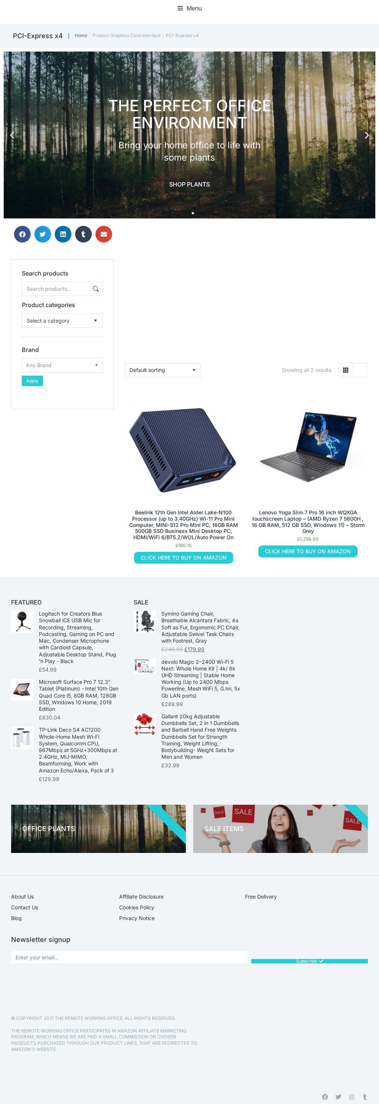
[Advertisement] (62, 455)
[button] (190, 8)
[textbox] (48, 320)
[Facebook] (325, 1097)
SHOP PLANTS (189, 184)
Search (95, 288)
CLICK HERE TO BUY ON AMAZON (184, 557)
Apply (32, 380)
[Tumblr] (365, 1097)
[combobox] (62, 320)
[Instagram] (352, 1097)
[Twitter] (338, 1097)
